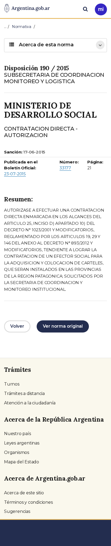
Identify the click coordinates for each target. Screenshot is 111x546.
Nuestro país (17, 433)
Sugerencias (17, 511)
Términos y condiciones (28, 502)
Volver (17, 326)
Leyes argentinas (21, 443)
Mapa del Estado (21, 461)
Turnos (11, 384)
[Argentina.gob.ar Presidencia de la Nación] (27, 8)
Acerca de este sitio (24, 492)
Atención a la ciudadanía (30, 402)
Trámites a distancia (24, 393)
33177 (65, 167)
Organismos (16, 452)
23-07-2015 (15, 173)
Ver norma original (63, 326)
